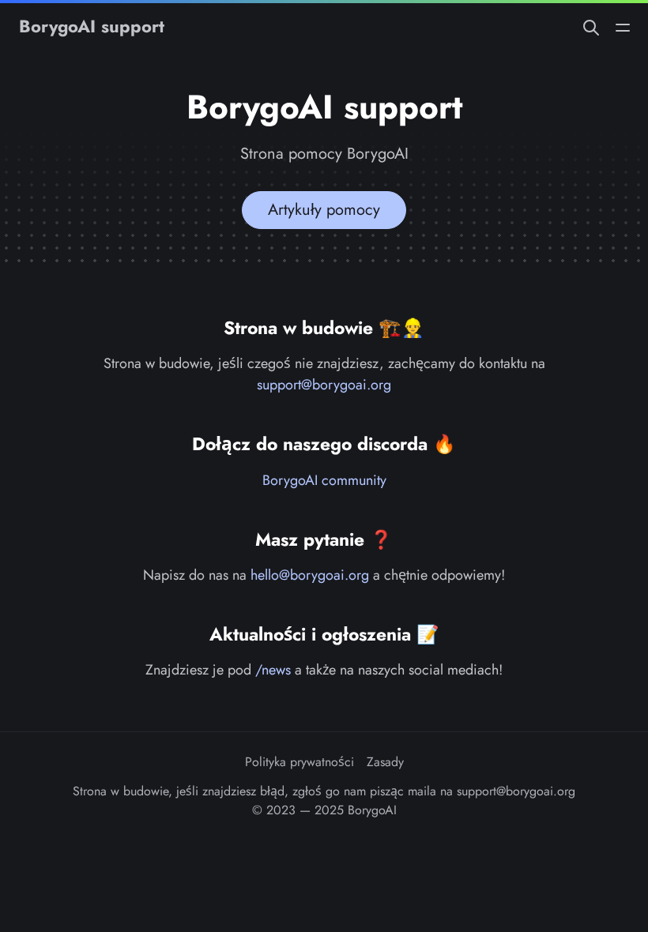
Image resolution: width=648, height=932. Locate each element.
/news (273, 670)
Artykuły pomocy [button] (324, 209)
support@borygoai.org (324, 384)
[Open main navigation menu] (622, 26)
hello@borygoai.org (310, 575)
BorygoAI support (91, 26)
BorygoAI (372, 810)
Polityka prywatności (299, 762)
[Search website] (591, 26)
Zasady (385, 762)
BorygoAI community (324, 480)
